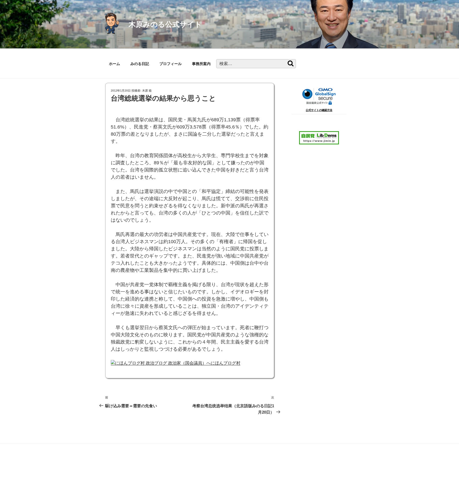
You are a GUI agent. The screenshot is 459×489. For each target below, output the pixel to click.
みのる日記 (139, 64)
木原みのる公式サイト (165, 24)
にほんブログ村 (225, 363)
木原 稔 (147, 90)
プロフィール (170, 64)
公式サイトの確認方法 (319, 110)
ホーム (114, 64)
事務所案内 (201, 64)
